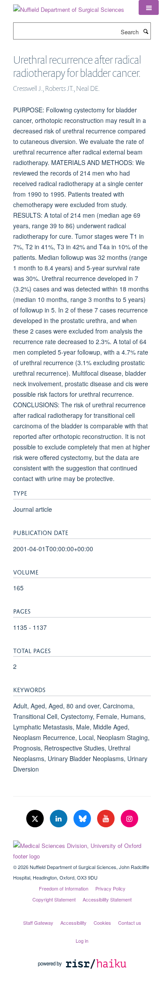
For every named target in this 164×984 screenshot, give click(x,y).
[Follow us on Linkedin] (59, 819)
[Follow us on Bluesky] (83, 819)
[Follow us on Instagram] (129, 819)
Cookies (102, 922)
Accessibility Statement (107, 899)
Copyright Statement (54, 899)
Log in (82, 940)
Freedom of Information (63, 888)
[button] (149, 7)
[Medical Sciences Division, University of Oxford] (82, 849)
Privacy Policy (110, 888)
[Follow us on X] (35, 819)
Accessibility (73, 922)
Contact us (129, 922)
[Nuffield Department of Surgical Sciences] (68, 6)
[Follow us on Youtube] (106, 819)
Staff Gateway (38, 922)
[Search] (145, 31)
